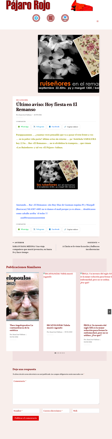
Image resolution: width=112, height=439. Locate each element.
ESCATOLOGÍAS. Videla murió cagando (58, 326)
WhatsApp (23, 127)
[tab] (55, 353)
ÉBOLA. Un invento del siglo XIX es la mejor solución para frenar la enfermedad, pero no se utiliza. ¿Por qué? (96, 330)
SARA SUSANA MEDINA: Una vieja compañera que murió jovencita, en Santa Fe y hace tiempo (32, 248)
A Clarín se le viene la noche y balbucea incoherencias (80, 246)
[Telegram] (36, 18)
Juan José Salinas (25, 115)
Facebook (54, 127)
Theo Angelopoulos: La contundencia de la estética (21, 328)
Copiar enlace (71, 127)
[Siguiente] (109, 311)
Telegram (38, 127)
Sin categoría (22, 100)
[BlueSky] (65, 18)
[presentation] (22, 296)
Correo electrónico (53, 411)
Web (75, 411)
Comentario (20, 381)
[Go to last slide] (9, 311)
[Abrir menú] (97, 21)
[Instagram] (50, 18)
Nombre (18, 411)
